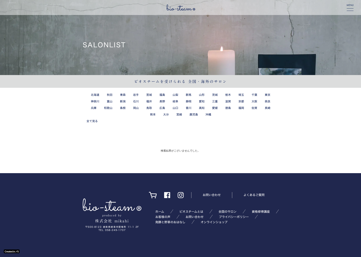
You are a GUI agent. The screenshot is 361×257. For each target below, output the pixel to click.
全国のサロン (227, 212)
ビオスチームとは (191, 212)
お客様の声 (162, 217)
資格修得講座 (261, 212)
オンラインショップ (214, 222)
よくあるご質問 (254, 195)
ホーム (159, 212)
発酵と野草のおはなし (170, 222)
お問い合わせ (212, 195)
